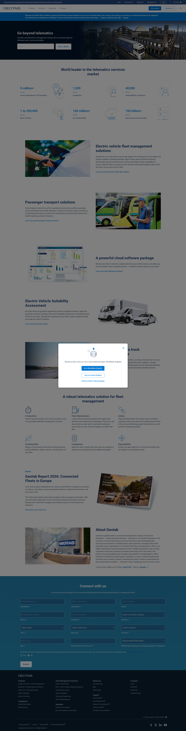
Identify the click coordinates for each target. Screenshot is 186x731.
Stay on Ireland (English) (93, 375)
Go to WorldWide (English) (93, 368)
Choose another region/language (93, 381)
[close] (123, 348)
